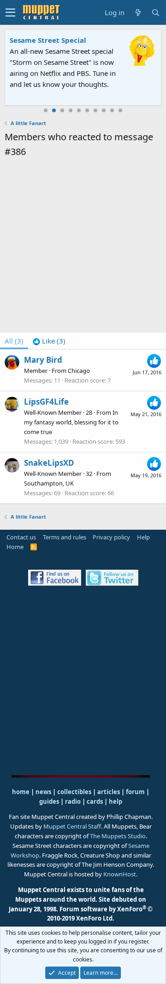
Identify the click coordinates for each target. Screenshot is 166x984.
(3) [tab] (14, 340)
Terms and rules (64, 537)
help (115, 801)
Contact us (21, 537)
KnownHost (119, 874)
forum (135, 792)
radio (73, 801)
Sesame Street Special (48, 40)
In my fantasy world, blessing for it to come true (71, 422)
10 (120, 110)
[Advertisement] (83, 246)
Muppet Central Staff (72, 826)
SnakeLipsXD (49, 463)
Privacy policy (111, 537)
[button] (10, 12)
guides (49, 801)
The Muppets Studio (118, 836)
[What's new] (138, 12)
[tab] (49, 340)
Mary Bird (43, 360)
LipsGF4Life (46, 401)
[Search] (155, 12)
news (43, 792)
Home (15, 547)
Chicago (79, 370)
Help (143, 537)
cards (95, 801)
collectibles (74, 792)
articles (109, 792)
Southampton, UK (49, 483)
